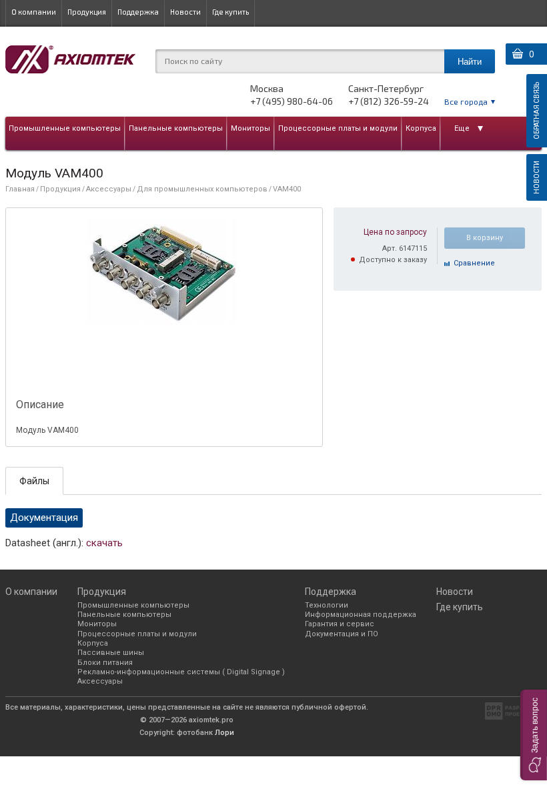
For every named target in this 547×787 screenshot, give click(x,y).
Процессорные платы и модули (338, 128)
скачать (104, 543)
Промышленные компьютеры (65, 128)
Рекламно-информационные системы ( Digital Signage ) (181, 672)
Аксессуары (108, 189)
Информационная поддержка (360, 614)
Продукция (86, 11)
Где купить (230, 11)
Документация (44, 518)
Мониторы (250, 128)
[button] (533, 735)
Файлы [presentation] (34, 481)
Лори (224, 732)
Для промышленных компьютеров (202, 189)
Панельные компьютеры (176, 128)
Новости (185, 11)
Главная (20, 189)
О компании (33, 11)
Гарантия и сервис (339, 624)
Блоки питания (105, 662)
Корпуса (421, 128)
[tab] (34, 480)
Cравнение (474, 263)
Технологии (326, 605)
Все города (466, 101)
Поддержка (138, 11)
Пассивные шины (110, 652)
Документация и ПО (341, 634)
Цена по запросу (395, 232)
